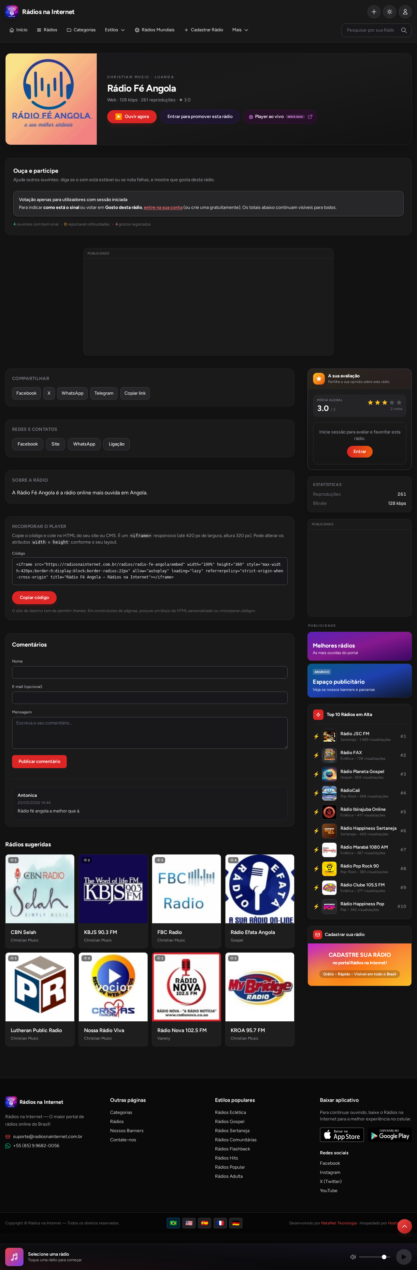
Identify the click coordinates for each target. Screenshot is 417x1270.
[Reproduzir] (404, 1257)
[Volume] (370, 1257)
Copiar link (135, 393)
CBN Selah (23, 932)
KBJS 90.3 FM (100, 932)
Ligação (116, 444)
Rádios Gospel (229, 1121)
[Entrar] (405, 11)
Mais (237, 30)
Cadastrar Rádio (207, 30)
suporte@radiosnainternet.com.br (47, 1136)
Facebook (26, 393)
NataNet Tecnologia (339, 1223)
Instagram (330, 1172)
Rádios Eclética (230, 1112)
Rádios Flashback (232, 1149)
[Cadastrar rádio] (374, 11)
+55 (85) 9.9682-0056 (36, 1145)
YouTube (329, 1190)
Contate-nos (123, 1140)
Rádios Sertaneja (232, 1130)
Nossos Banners (127, 1130)
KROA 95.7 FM (248, 1030)
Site (55, 444)
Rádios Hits (226, 1158)
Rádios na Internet (41, 1102)
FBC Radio (169, 932)
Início (21, 30)
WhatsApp (72, 393)
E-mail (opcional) (27, 686)
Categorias (85, 30)
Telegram (103, 393)
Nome (17, 661)
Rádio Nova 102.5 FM (182, 1030)
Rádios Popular (230, 1167)
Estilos (111, 30)
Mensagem (22, 712)
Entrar (359, 451)
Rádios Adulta (229, 1176)
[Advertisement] (208, 307)
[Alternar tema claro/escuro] (389, 11)
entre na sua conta (163, 207)
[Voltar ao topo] (404, 1226)
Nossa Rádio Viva (104, 1030)
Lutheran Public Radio (36, 1030)
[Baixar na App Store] (342, 1135)
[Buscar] (404, 30)
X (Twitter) (331, 1181)
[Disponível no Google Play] (390, 1135)
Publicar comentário (39, 761)
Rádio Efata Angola (253, 932)
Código (18, 553)
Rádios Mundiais (158, 30)
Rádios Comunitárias (236, 1140)
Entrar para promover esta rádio (200, 116)
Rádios (50, 30)
